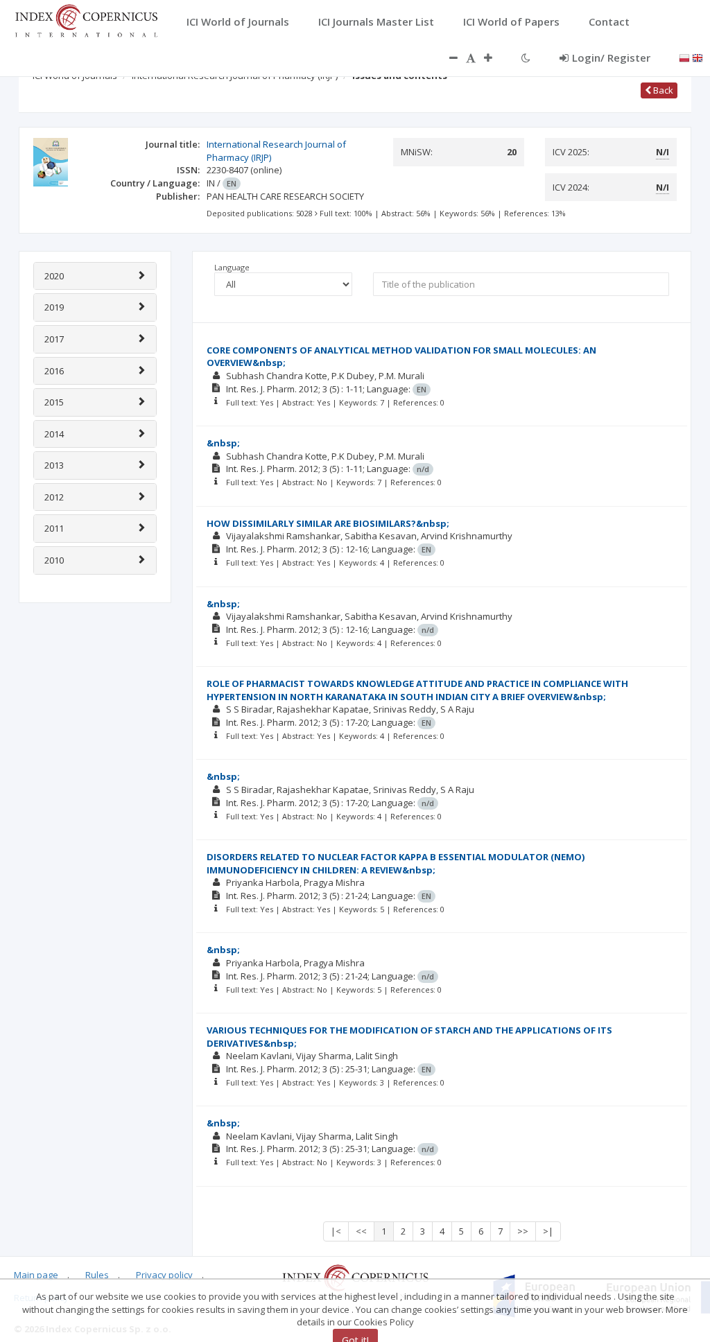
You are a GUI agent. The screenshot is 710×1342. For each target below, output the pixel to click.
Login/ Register (611, 57)
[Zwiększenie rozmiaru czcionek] (495, 58)
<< (361, 1231)
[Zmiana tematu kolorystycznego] (526, 58)
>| (548, 1231)
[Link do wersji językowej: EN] (697, 57)
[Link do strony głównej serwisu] (86, 19)
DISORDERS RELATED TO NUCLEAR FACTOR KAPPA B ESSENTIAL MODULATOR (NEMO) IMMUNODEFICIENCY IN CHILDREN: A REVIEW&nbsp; (396, 863)
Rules (97, 1275)
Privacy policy (164, 1275)
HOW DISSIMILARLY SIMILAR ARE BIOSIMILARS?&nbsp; (328, 523)
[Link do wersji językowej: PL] (684, 57)
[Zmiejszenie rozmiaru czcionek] (446, 58)
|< (336, 1231)
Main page (36, 1275)
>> (522, 1231)
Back (662, 90)
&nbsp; (223, 443)
